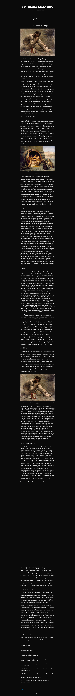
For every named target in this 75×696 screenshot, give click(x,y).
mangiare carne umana (46, 418)
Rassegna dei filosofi (43, 353)
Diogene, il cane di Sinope (37, 26)
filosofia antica (23, 216)
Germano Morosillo (37, 7)
